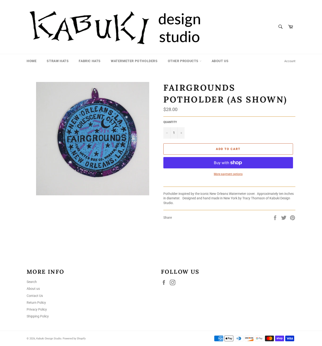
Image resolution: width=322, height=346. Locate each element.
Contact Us (35, 296)
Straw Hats (58, 61)
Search (32, 282)
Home (32, 61)
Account (289, 61)
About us (220, 61)
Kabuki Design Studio (48, 338)
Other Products (183, 61)
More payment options (228, 174)
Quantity (170, 122)
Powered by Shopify (74, 338)
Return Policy (36, 302)
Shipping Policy (38, 316)
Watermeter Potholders (134, 61)
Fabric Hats (90, 61)
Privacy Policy (37, 309)
